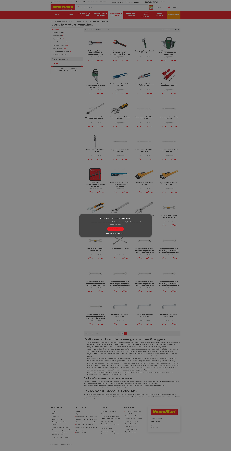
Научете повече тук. (115, 224)
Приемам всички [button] (115, 229)
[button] (115, 234)
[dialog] (115, 225)
